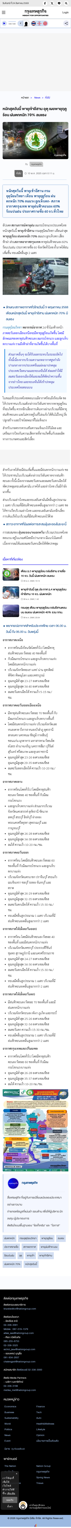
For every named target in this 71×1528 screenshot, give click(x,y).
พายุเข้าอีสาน (45, 1255)
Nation (7, 1477)
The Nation (10, 1466)
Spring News (43, 1477)
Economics (10, 1406)
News (37, 97)
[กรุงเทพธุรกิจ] (35, 12)
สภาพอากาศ (29, 1247)
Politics (8, 1429)
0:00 (10, 24)
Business (9, 1412)
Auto (38, 1418)
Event (7, 1441)
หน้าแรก (25, 97)
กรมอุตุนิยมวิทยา (12, 327)
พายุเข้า (30, 1255)
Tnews (39, 1483)
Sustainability (11, 1418)
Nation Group (43, 1466)
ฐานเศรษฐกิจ (10, 1489)
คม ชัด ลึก (9, 1471)
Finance (40, 1406)
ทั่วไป (47, 97)
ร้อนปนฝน (9, 1255)
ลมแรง (61, 1238)
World (7, 1424)
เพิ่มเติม (11, 1493)
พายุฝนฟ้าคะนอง (49, 1247)
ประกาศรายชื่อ (11, 1247)
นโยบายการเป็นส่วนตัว (47, 1441)
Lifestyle (40, 1429)
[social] (45, 3)
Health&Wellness (45, 1424)
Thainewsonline (12, 1483)
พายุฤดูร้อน (47, 1238)
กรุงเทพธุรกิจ (42, 1471)
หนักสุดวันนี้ (31, 1264)
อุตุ (20, 1255)
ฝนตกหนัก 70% (12, 1264)
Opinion (40, 1435)
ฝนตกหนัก (9, 1238)
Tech (39, 1412)
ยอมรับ (9, 1499)
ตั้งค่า (10, 1506)
